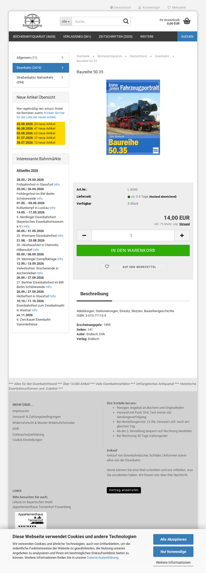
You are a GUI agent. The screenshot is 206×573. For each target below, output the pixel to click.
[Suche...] (126, 21)
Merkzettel (178, 7)
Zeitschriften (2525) (116, 36)
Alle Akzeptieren (173, 539)
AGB (16, 428)
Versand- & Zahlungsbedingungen (37, 417)
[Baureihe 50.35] (133, 117)
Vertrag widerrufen (124, 490)
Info (57, 184)
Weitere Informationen (173, 562)
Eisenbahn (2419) (29, 68)
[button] (120, 7)
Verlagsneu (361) (77, 36)
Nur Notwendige (173, 552)
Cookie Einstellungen (27, 440)
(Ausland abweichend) (163, 196)
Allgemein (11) (27, 58)
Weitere (146, 36)
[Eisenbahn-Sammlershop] (32, 21)
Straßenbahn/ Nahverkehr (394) (35, 80)
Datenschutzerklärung (102, 557)
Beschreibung (94, 293)
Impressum (21, 411)
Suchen (187, 36)
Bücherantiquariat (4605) (34, 36)
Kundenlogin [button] (150, 7)
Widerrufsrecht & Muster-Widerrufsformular (44, 423)
